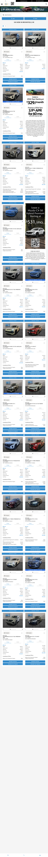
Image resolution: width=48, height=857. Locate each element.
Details (17, 59)
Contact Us (8, 0)
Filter (36, 18)
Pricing (8, 59)
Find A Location (41, 0)
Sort (14, 18)
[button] (22, 48)
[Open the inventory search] (46, 4)
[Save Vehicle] (22, 51)
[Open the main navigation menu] (2, 4)
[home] (7, 4)
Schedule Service (23, 1)
